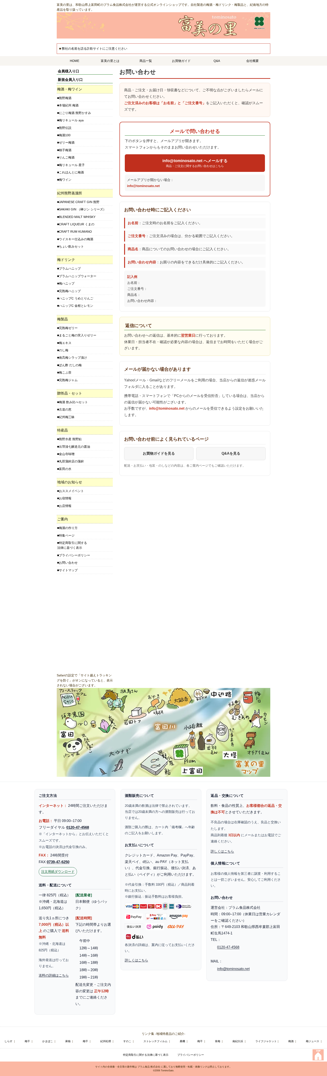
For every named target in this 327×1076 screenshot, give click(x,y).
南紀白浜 (237, 1041)
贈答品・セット (69, 393)
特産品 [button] (62, 430)
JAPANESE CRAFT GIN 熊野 (79, 202)
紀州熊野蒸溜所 (69, 193)
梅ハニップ (67, 283)
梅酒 (291, 1041)
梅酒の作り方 (68, 528)
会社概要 (252, 61)
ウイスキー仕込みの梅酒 (76, 239)
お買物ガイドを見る (159, 453)
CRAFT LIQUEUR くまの (76, 224)
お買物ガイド (181, 61)
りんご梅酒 (67, 157)
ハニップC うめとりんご (76, 298)
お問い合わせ (68, 562)
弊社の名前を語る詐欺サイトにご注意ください (94, 48)
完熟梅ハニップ (70, 291)
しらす (8, 1041)
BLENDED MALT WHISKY (77, 217)
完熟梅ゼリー (68, 328)
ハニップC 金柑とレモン (76, 305)
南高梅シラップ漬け (73, 357)
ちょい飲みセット (71, 246)
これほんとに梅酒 (71, 172)
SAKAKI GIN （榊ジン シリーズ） (82, 209)
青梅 (217, 1041)
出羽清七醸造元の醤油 (74, 446)
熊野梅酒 (65, 98)
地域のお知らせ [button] (69, 482)
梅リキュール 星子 (72, 165)
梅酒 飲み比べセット (73, 402)
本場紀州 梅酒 (69, 105)
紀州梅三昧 (67, 417)
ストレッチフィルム (155, 1041)
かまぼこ (47, 1041)
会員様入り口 (68, 71)
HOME (74, 61)
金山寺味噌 (67, 454)
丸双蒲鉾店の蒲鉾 (71, 461)
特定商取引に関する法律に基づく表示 (72, 545)
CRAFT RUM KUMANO (75, 231)
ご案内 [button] (62, 519)
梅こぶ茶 (65, 372)
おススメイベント (71, 491)
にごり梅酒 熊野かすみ (75, 113)
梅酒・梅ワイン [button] (69, 89)
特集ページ (67, 535)
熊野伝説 (65, 128)
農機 (182, 1041)
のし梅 (63, 350)
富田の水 (65, 469)
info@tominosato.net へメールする (195, 163)
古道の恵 (65, 409)
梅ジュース (312, 1041)
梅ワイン (65, 179)
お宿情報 (65, 498)
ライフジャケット (266, 1041)
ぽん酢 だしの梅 (70, 365)
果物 (68, 1041)
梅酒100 (65, 135)
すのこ (127, 1041)
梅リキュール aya (71, 120)
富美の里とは (110, 61)
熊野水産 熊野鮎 (70, 439)
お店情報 (65, 506)
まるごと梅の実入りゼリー (77, 335)
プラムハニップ (70, 268)
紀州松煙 (105, 1041)
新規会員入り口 (70, 79)
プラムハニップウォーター (77, 276)
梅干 (27, 1041)
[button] (85, 193)
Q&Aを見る (231, 453)
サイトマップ (68, 570)
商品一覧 (145, 61)
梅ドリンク (66, 260)
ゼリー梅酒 (67, 142)
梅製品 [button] (62, 319)
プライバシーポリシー (74, 555)
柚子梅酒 (65, 150)
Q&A (217, 61)
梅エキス (65, 343)
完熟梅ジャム (68, 380)
